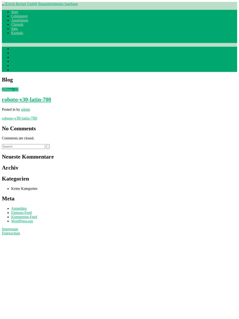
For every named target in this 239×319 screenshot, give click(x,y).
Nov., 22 (10, 90)
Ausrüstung (19, 20)
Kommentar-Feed (24, 217)
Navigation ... (12, 41)
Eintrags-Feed (21, 213)
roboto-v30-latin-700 (26, 99)
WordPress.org (22, 221)
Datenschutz (11, 233)
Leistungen (19, 16)
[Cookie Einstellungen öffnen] (37, 273)
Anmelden (19, 208)
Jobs (14, 29)
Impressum (10, 229)
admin (25, 109)
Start (14, 12)
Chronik (17, 24)
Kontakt (17, 33)
